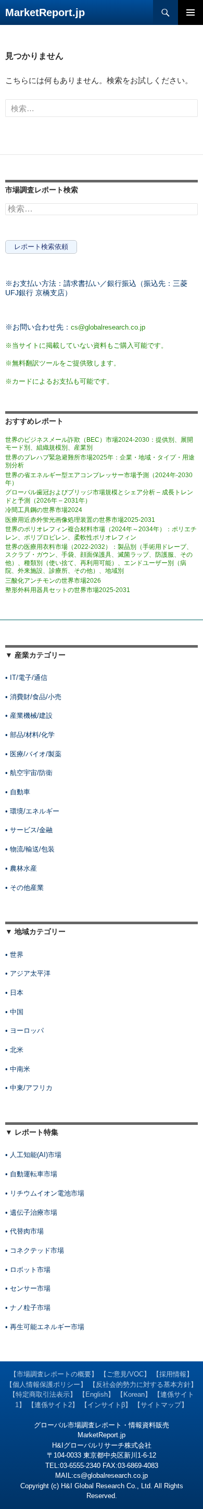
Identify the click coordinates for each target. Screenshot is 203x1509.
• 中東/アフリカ (29, 1088)
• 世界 (14, 955)
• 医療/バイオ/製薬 (33, 754)
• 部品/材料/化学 (30, 735)
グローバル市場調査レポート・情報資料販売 (101, 1425)
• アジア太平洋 (27, 973)
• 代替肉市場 (24, 1231)
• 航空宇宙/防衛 (29, 773)
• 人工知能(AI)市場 (33, 1155)
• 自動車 (17, 792)
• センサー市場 (27, 1288)
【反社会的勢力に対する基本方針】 (143, 1384)
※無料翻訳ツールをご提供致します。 (62, 363)
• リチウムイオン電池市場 (44, 1193)
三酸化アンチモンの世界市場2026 (53, 580)
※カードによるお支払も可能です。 (59, 381)
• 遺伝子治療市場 (31, 1212)
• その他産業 (24, 887)
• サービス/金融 (29, 830)
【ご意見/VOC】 (125, 1374)
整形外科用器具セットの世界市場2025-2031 (67, 590)
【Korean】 (134, 1394)
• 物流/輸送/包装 (30, 849)
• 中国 (14, 1012)
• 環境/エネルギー (32, 811)
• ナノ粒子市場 (27, 1307)
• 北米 (14, 1050)
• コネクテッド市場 (34, 1250)
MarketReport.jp (45, 12)
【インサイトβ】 (106, 1405)
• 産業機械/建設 (29, 715)
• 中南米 (17, 1069)
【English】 (97, 1394)
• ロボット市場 (27, 1270)
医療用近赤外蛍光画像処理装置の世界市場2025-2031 (80, 519)
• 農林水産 (21, 868)
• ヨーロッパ (24, 1030)
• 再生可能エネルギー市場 (44, 1327)
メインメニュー (190, 12)
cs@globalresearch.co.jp (108, 327)
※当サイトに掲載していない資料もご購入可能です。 (86, 345)
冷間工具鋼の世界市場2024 (43, 510)
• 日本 (14, 992)
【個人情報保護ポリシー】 (46, 1384)
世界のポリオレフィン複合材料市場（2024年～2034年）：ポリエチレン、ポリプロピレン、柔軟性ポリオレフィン (101, 533)
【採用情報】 (173, 1374)
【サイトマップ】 (161, 1405)
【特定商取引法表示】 (43, 1394)
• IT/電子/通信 (26, 677)
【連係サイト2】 (53, 1405)
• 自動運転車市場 (31, 1174)
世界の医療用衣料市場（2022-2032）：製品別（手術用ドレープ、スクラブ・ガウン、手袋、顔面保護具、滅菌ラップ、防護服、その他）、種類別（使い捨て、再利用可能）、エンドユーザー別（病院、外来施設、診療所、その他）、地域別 (99, 558)
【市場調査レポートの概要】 (54, 1374)
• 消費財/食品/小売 (33, 697)
